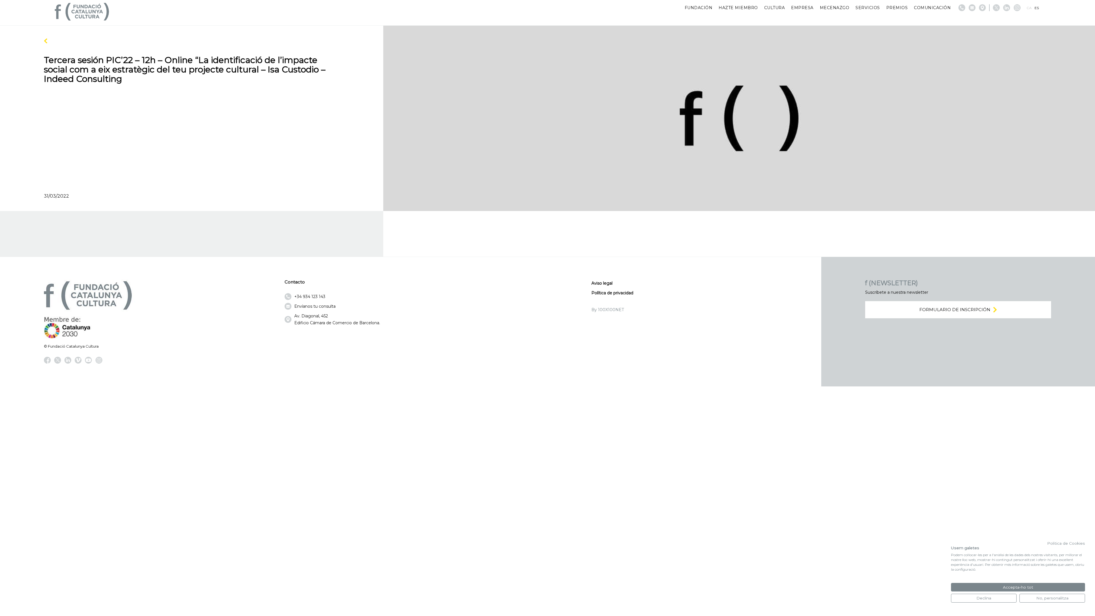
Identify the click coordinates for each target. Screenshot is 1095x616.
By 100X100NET (607, 309)
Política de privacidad (612, 292)
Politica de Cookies (1066, 543)
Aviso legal (602, 283)
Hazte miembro (738, 7)
